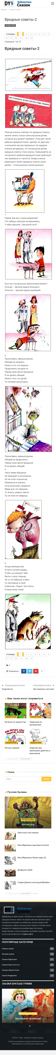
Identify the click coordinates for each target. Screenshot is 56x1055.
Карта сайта (28, 934)
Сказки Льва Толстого (11, 965)
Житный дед (28, 824)
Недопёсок (7, 689)
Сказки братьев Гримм (28, 1013)
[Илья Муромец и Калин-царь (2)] (10, 860)
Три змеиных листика (43, 689)
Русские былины (28, 820)
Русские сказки (8, 954)
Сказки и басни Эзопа (10, 970)
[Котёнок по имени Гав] (15, 710)
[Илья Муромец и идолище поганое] (10, 848)
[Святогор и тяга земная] (10, 835)
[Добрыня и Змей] (10, 873)
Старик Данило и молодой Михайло (34, 882)
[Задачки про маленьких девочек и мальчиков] (40, 736)
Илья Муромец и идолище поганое (33, 845)
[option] (28, 1007)
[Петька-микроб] (15, 736)
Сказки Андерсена (9, 976)
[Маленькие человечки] (28, 1006)
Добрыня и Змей (25, 870)
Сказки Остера (10, 25)
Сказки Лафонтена (9, 959)
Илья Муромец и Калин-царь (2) (32, 858)
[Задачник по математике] (40, 710)
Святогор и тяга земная (28, 833)
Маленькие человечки (28, 1018)
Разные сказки (8, 949)
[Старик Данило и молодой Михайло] (10, 885)
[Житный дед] (28, 812)
